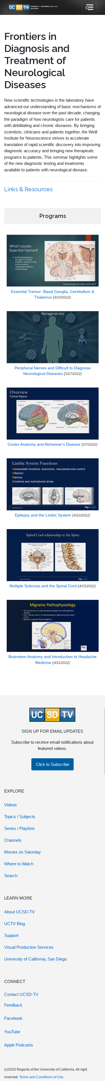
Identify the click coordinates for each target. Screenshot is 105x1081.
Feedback (13, 1005)
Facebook (13, 1018)
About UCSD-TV (19, 911)
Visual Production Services (28, 947)
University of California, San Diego (35, 959)
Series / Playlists (19, 828)
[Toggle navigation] (89, 7)
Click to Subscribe (52, 764)
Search (10, 875)
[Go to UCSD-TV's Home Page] (33, 7)
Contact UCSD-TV (21, 994)
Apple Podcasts (18, 1045)
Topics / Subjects (19, 816)
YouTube (12, 1031)
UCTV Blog (14, 923)
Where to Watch (18, 863)
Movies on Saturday (22, 852)
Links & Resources (29, 189)
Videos (10, 804)
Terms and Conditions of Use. (41, 1077)
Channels (13, 840)
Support (11, 935)
